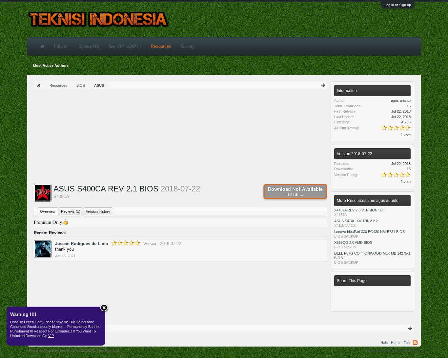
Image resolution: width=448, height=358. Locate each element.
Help (384, 343)
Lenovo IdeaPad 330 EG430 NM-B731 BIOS (369, 232)
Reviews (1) (70, 211)
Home (395, 343)
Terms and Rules (379, 350)
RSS (415, 342)
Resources (161, 46)
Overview (47, 211)
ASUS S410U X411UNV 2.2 (356, 221)
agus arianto (401, 100)
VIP (51, 336)
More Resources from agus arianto (367, 200)
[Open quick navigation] (323, 85)
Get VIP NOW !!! (125, 46)
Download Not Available (295, 192)
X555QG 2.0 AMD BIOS (353, 242)
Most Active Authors (51, 65)
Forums (61, 46)
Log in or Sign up (397, 5)
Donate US (88, 46)
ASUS (406, 122)
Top (407, 343)
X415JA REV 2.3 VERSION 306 (359, 210)
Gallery (187, 46)
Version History (98, 211)
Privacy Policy (408, 350)
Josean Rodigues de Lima (81, 243)
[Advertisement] (180, 138)
